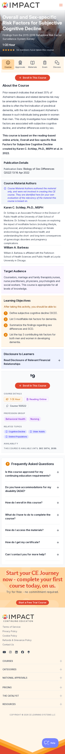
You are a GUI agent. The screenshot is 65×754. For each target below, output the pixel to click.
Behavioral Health (15, 419)
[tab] (8, 64)
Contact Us (8, 644)
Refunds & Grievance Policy (17, 640)
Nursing (34, 419)
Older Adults (39, 431)
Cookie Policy (10, 635)
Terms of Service (12, 626)
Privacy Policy (10, 631)
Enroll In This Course (34, 77)
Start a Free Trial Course (32, 602)
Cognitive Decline (17, 431)
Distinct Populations (18, 436)
